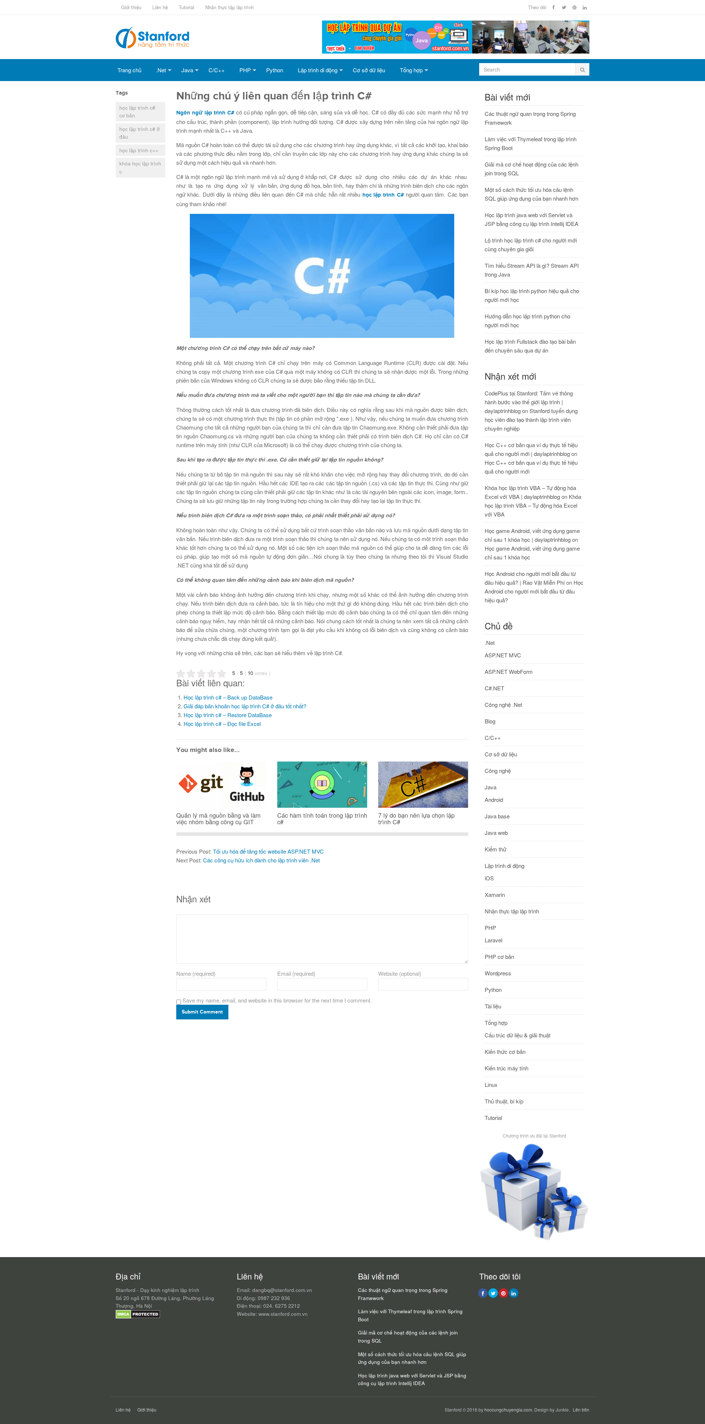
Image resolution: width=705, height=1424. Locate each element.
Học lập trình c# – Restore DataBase (228, 715)
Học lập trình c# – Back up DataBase (228, 697)
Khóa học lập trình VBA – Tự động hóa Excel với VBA (533, 505)
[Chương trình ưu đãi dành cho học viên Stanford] (534, 1240)
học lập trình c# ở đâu (139, 132)
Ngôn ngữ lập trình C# (205, 112)
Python (274, 70)
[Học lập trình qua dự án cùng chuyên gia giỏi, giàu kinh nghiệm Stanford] (455, 51)
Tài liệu (493, 1006)
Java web (496, 832)
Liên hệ (160, 7)
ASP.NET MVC (503, 655)
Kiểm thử (495, 849)
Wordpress (498, 973)
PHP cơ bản (499, 956)
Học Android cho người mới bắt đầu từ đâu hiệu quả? (534, 591)
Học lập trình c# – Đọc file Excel (222, 723)
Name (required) (196, 973)
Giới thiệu (131, 7)
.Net (161, 70)
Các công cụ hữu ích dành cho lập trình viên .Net (261, 860)
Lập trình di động (317, 70)
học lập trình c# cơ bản (137, 111)
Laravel (493, 940)
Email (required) (296, 973)
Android (494, 799)
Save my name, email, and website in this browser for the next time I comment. (277, 1000)
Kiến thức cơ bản (505, 1051)
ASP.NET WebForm (509, 671)
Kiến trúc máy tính (506, 1068)
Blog (490, 721)
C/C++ (217, 70)
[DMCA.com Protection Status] (138, 1316)
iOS (489, 878)
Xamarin (495, 894)
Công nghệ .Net (503, 704)
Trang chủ (129, 70)
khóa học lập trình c (140, 167)
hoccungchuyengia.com (508, 1409)
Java (187, 70)
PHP (245, 70)
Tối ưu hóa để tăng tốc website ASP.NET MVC (268, 851)
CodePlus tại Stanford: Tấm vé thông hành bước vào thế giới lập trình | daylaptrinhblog (529, 402)
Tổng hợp (411, 70)
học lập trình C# (383, 194)
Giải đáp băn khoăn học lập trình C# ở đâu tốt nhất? (245, 706)
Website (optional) (399, 973)
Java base (497, 816)
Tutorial (186, 7)
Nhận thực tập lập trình (229, 7)
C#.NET (494, 688)
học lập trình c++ (138, 150)
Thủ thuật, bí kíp (504, 1101)
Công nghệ (498, 770)
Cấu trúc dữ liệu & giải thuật (517, 1035)
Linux (491, 1084)
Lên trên (581, 1409)
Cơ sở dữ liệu (369, 70)
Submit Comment (202, 1012)
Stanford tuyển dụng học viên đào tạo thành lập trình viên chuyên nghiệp (531, 419)
